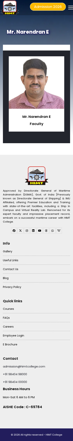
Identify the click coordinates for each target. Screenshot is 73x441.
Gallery (7, 251)
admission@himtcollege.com (24, 366)
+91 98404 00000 (15, 382)
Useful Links (10, 260)
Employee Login (13, 335)
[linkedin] (33, 231)
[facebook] (14, 231)
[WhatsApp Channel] (52, 231)
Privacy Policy (12, 287)
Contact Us (10, 269)
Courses (8, 309)
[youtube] (40, 231)
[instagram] (27, 231)
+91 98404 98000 (15, 374)
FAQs (6, 318)
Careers (8, 327)
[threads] (46, 231)
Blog (6, 278)
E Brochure (10, 344)
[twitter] (20, 231)
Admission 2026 (48, 6)
